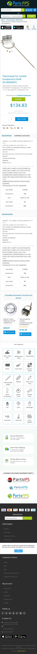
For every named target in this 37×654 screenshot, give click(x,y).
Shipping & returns (9, 536)
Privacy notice (8, 539)
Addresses (7, 596)
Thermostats (30, 356)
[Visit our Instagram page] (24, 613)
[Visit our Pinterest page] (10, 613)
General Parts (29, 395)
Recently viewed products (11, 573)
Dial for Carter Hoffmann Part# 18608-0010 (9, 321)
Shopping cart (8, 599)
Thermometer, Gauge (8, 383)
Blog (5, 569)
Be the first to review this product (18, 113)
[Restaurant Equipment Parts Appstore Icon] (6, 27)
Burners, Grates (29, 369)
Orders (6, 592)
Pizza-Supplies (29, 421)
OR (18, 13)
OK (18, 551)
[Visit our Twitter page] (6, 613)
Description (7, 136)
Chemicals (18, 420)
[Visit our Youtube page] (13, 613)
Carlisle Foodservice (24, 95)
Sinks (18, 407)
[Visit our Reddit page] (20, 613)
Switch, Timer (18, 395)
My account (7, 588)
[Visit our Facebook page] (2, 613)
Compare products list (10, 576)
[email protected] (8, 629)
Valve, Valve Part (7, 357)
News (5, 566)
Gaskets (18, 382)
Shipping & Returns (22, 136)
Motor (7, 369)
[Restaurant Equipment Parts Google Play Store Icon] (18, 27)
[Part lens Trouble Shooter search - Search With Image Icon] (34, 27)
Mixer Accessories (7, 395)
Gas (7, 407)
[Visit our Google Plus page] (17, 613)
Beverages (29, 407)
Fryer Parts (18, 369)
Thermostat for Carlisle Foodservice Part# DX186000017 (25, 322)
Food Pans (7, 420)
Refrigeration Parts (19, 357)
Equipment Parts (31, 16)
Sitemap (6, 529)
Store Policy (7, 532)
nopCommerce (21, 651)
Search (6, 562)
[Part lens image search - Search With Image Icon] (27, 27)
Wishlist (6, 603)
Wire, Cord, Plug (29, 382)
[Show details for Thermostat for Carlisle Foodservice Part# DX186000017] (26, 310)
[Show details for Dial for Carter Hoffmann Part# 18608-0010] (10, 310)
